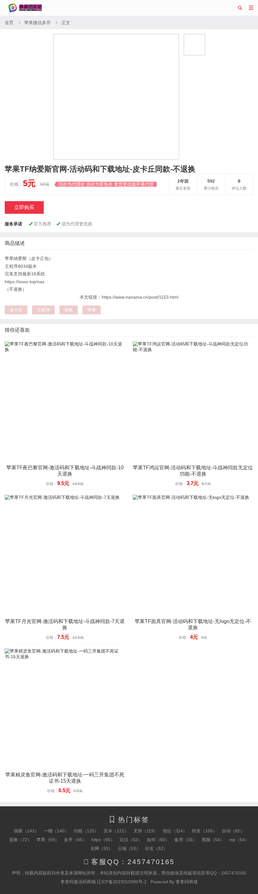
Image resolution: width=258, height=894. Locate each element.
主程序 (43, 309)
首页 (9, 22)
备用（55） (185, 839)
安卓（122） (116, 830)
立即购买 (24, 207)
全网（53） (101, 848)
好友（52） (156, 848)
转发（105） (204, 830)
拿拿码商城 (187, 881)
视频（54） (213, 839)
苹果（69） (47, 839)
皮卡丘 (16, 309)
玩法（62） (131, 839)
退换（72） (20, 839)
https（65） (103, 839)
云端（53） (129, 848)
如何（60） (158, 839)
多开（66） (75, 839)
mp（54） (239, 839)
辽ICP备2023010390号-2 (122, 881)
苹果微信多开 (37, 22)
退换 (68, 309)
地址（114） (175, 830)
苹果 (91, 309)
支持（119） (145, 830)
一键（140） (56, 830)
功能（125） (86, 830)
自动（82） (233, 830)
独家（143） (26, 830)
